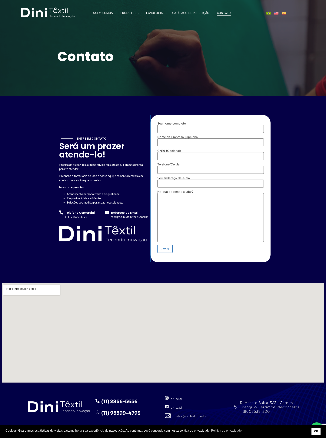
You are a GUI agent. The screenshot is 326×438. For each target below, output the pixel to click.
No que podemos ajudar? (175, 192)
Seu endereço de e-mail (174, 178)
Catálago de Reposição (190, 13)
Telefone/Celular (169, 164)
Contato (224, 13)
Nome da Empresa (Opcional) (178, 137)
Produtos (129, 13)
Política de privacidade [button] (226, 430)
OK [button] (316, 431)
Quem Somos (103, 13)
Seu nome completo (171, 123)
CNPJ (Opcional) (169, 151)
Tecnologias (154, 13)
